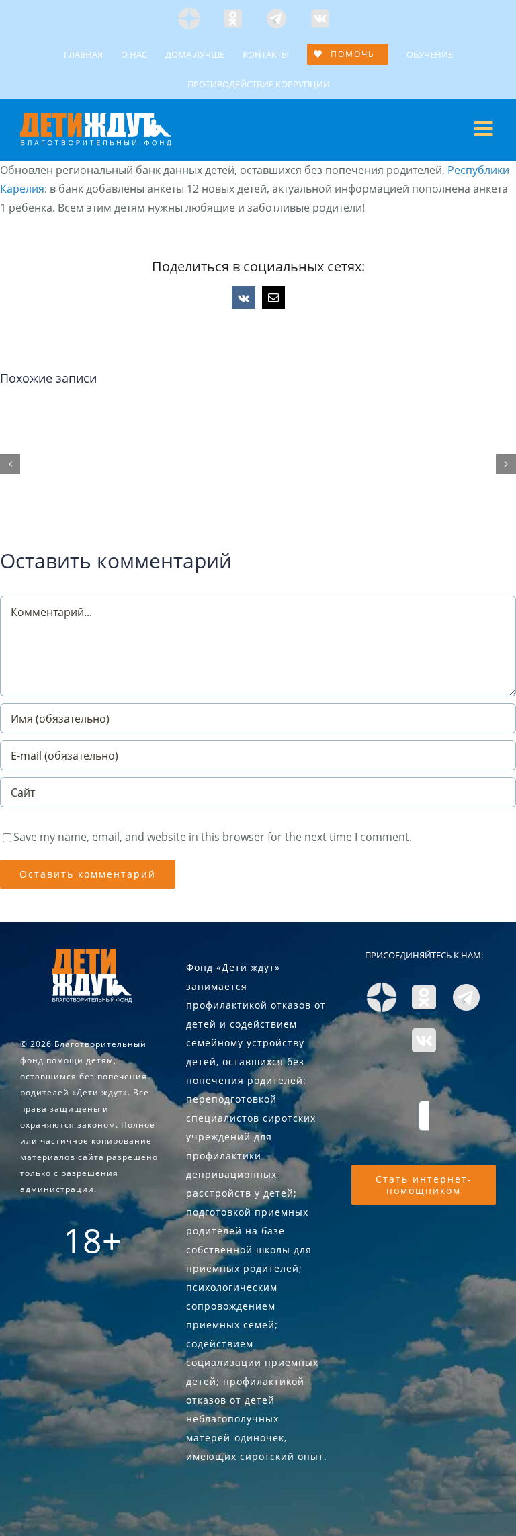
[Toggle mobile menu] (485, 128)
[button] (10, 464)
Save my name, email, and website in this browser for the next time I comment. (212, 836)
